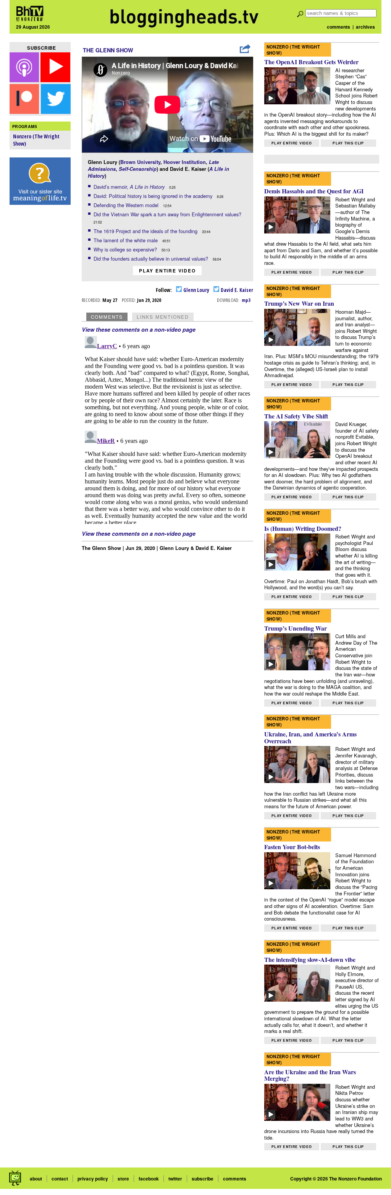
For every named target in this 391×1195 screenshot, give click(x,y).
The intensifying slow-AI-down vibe (309, 959)
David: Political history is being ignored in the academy (154, 195)
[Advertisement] (40, 329)
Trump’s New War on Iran (299, 303)
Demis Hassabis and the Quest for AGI (314, 190)
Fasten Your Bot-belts (292, 846)
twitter (175, 1178)
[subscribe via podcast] (25, 79)
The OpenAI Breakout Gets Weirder (311, 61)
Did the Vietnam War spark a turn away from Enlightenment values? (168, 214)
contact (60, 1178)
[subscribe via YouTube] (55, 79)
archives (365, 26)
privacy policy (93, 1178)
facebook (149, 1178)
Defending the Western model (127, 205)
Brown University (140, 162)
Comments (107, 316)
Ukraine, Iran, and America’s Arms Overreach (310, 737)
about (36, 1178)
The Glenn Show (108, 50)
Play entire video (167, 270)
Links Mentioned (163, 316)
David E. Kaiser (236, 289)
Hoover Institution (184, 162)
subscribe (202, 1178)
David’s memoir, (129, 186)
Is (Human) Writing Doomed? (302, 528)
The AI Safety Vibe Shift (296, 416)
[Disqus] (168, 428)
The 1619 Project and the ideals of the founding (146, 231)
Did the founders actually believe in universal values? (152, 258)
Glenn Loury (195, 289)
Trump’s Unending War (295, 628)
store (123, 1178)
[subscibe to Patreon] (24, 111)
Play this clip (348, 143)
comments (338, 26)
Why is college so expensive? (126, 249)
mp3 (246, 300)
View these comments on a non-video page (139, 329)
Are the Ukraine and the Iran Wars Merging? (310, 1075)
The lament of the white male (126, 240)
